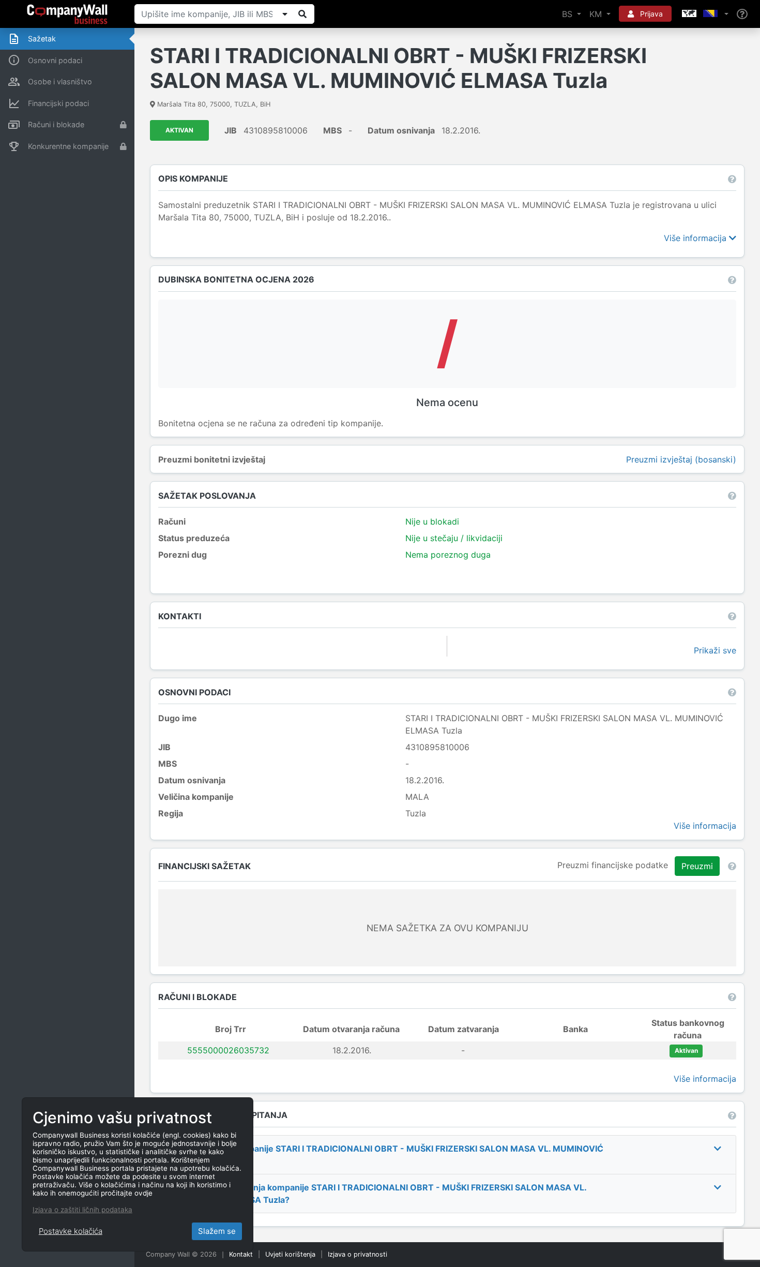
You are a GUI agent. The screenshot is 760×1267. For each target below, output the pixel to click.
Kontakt (241, 1254)
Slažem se (217, 1231)
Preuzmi (697, 866)
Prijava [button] (650, 13)
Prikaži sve (715, 650)
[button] (704, 14)
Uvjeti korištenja (290, 1254)
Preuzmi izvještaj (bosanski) (681, 459)
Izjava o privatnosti (357, 1254)
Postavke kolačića (70, 1231)
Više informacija (696, 238)
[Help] (742, 14)
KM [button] (596, 14)
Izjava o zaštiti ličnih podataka (82, 1209)
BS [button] (568, 14)
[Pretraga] (302, 14)
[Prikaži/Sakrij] (285, 14)
